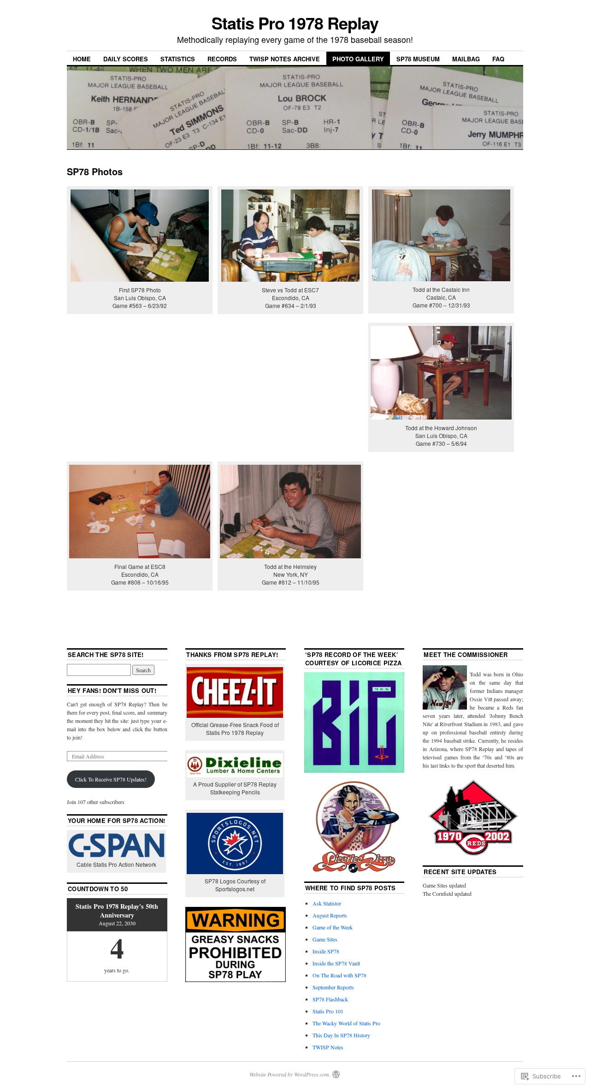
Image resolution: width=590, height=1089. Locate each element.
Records (222, 58)
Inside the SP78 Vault (336, 963)
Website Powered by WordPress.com (289, 1074)
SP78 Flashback (330, 999)
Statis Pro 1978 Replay (295, 23)
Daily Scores (125, 58)
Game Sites (325, 939)
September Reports (333, 987)
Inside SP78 (326, 951)
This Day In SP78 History (341, 1035)
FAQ (498, 58)
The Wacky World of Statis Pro (346, 1023)
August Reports (330, 915)
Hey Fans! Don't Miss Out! (112, 690)
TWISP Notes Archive (284, 58)
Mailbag (466, 58)
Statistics (177, 58)
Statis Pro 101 (328, 1011)
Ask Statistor (327, 903)
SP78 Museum (418, 58)
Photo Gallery (358, 58)
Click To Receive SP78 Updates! (111, 779)
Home (82, 58)
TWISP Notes (328, 1047)
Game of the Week (333, 927)
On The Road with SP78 (339, 975)
